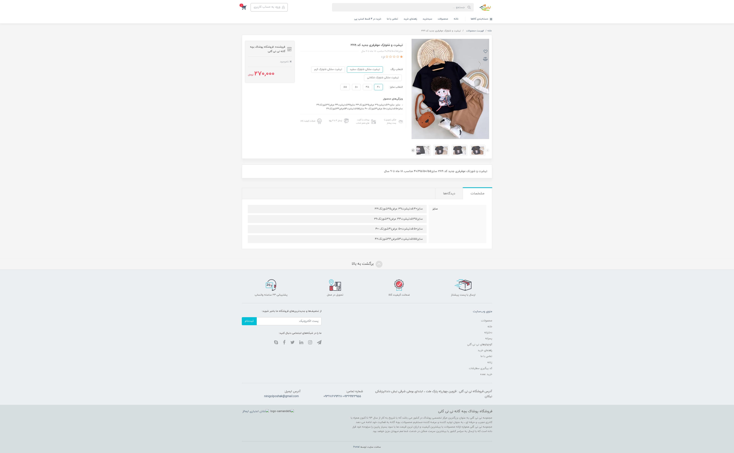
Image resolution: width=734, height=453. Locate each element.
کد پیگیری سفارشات (480, 368)
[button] (246, 7)
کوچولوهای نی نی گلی (479, 344)
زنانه (489, 362)
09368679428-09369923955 (342, 396)
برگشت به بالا (363, 264)
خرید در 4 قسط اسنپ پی (367, 19)
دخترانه (488, 332)
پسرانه (488, 338)
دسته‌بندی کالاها (480, 19)
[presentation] (488, 150)
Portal (356, 447)
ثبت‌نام (249, 321)
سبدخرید (427, 19)
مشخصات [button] (477, 193)
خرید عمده (486, 374)
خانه (456, 19)
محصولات (443, 19)
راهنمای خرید (410, 19)
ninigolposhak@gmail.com (281, 396)
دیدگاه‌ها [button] (449, 193)
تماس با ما (392, 19)
